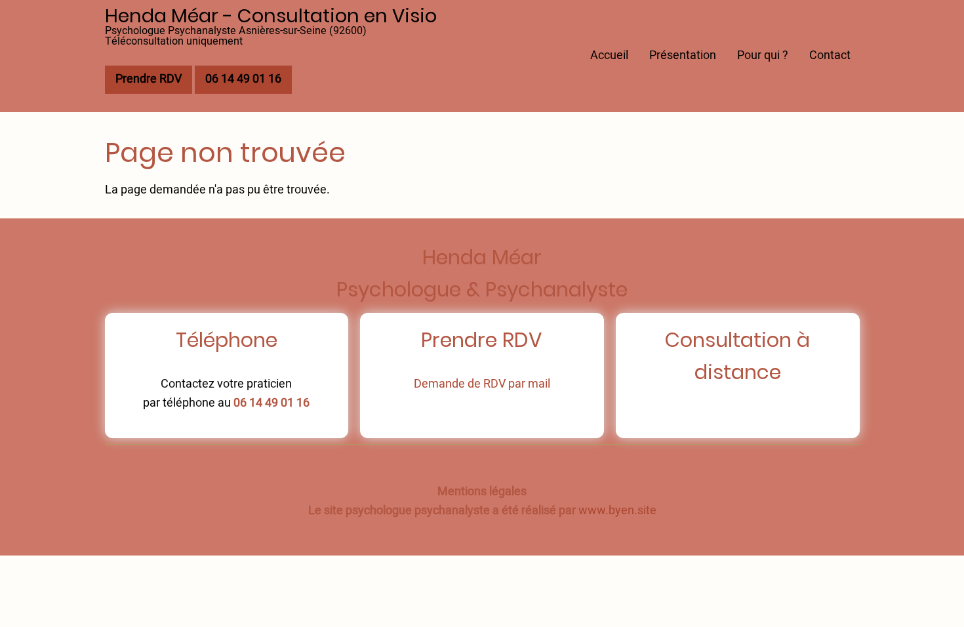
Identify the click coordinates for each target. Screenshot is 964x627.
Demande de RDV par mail (482, 384)
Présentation (682, 55)
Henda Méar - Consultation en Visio (271, 16)
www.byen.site (617, 510)
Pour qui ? (762, 55)
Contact (830, 55)
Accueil (609, 55)
